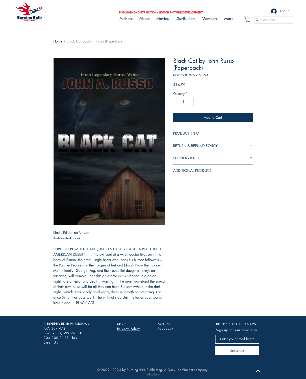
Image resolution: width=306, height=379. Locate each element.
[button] (247, 19)
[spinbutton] (183, 102)
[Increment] (190, 102)
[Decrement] (176, 102)
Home (57, 41)
